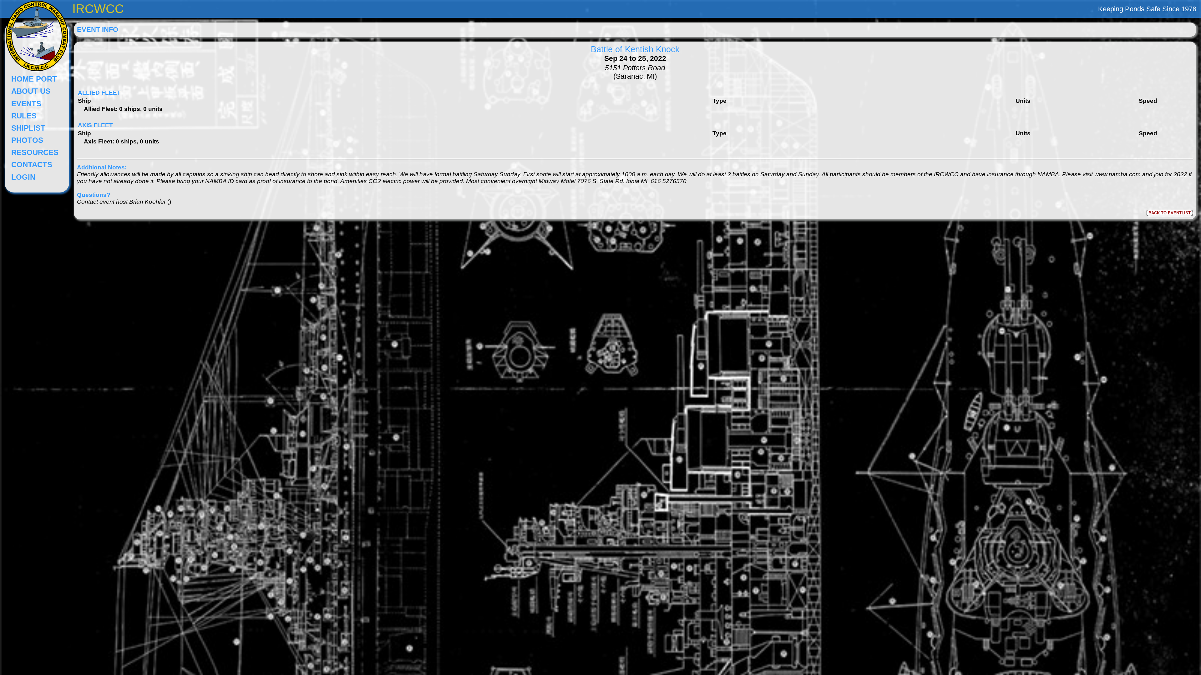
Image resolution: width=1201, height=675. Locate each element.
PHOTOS (27, 140)
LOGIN (23, 177)
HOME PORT (34, 79)
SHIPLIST (28, 128)
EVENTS (26, 103)
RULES (24, 116)
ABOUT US (30, 91)
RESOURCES (34, 152)
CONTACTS (31, 164)
